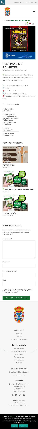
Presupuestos (19, 360)
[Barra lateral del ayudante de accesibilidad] (2, 2)
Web (4, 280)
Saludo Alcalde (19, 348)
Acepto (14, 426)
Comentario (7, 239)
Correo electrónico (10, 271)
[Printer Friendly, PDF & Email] (29, 25)
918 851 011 (20, 389)
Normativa (19, 354)
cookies (11, 416)
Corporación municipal (19, 351)
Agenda (19, 333)
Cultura (19, 28)
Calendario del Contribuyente (19, 372)
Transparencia (19, 357)
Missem (19, 363)
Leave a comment (21, 70)
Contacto (17, 2)
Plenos (19, 336)
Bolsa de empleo (19, 375)
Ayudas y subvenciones (19, 339)
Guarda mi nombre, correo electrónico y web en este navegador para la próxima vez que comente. (18, 290)
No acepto (23, 426)
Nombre (6, 262)
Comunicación (9, 28)
